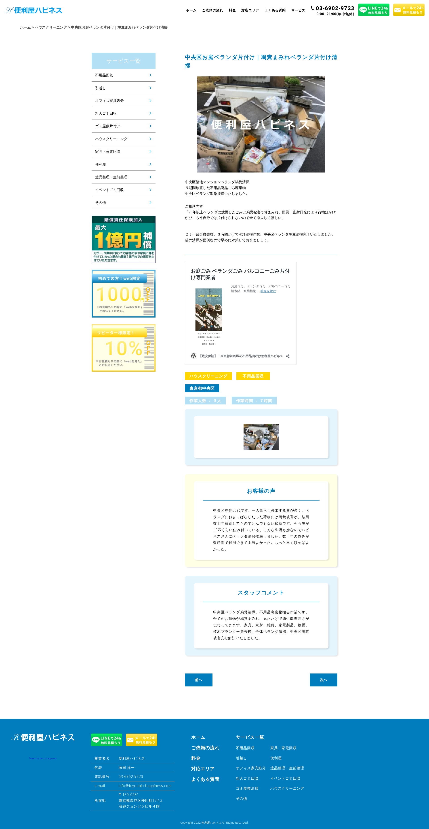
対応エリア (250, 10)
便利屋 (100, 164)
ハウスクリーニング (111, 138)
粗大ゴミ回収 (106, 113)
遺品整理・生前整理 (111, 177)
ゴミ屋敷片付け (107, 126)
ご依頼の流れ (212, 10)
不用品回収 (104, 75)
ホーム (191, 10)
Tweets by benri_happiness (43, 758)
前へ (199, 679)
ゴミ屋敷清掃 (247, 788)
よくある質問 (275, 10)
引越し (100, 87)
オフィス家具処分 (109, 100)
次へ (324, 679)
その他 (100, 202)
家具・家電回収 (107, 151)
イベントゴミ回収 (109, 189)
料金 (232, 10)
